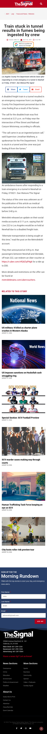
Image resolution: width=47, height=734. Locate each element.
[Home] (3, 14)
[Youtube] (30, 728)
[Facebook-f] (16, 728)
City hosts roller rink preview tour (18, 549)
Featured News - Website (25, 14)
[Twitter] (21, 728)
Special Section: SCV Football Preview (20, 417)
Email (3, 611)
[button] (6, 4)
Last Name (5, 602)
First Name (5, 592)
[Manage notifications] (41, 729)
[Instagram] (26, 728)
